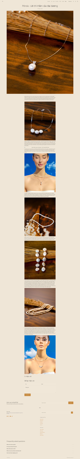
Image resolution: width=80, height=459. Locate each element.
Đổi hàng (41, 430)
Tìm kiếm (41, 423)
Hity (9, 457)
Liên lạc (41, 424)
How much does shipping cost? (12, 452)
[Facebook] (7, 416)
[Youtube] (10, 416)
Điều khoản (42, 435)
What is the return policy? (11, 444)
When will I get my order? (11, 448)
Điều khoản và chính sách (70, 457)
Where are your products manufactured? (14, 450)
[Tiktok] (12, 416)
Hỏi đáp (41, 422)
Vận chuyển (42, 429)
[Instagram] (8, 416)
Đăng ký (41, 433)
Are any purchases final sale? (12, 446)
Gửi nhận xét (28, 394)
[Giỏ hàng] (77, 1)
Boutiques (41, 420)
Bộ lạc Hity (41, 419)
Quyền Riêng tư (42, 432)
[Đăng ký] (72, 413)
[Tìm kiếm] (73, 1)
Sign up (71, 402)
